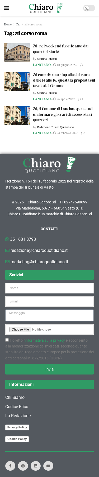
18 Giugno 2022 (66, 65)
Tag (18, 24)
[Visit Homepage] (46, 8)
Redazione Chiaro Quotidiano (55, 127)
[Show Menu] (6, 8)
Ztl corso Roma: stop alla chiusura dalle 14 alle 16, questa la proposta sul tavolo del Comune (64, 80)
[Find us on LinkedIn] (36, 466)
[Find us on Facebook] (10, 466)
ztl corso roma (33, 24)
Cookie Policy (17, 439)
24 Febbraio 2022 (67, 133)
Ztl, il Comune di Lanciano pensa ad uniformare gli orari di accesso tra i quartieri (63, 114)
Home (8, 24)
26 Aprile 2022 (65, 99)
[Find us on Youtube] (48, 466)
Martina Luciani (47, 58)
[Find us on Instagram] (23, 466)
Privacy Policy (17, 427)
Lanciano (42, 65)
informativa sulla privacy (45, 340)
